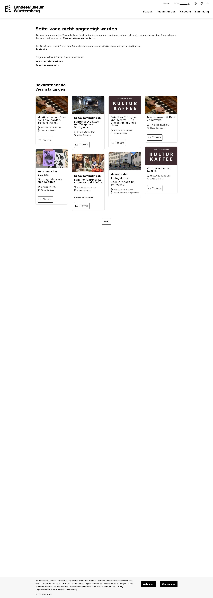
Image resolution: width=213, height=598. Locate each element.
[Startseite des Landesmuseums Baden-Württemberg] (24, 10)
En (208, 3)
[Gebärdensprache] (202, 3)
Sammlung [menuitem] (202, 11)
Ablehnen (148, 584)
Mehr (106, 221)
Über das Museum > (48, 65)
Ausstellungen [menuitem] (166, 11)
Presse (166, 3)
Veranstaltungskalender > (79, 38)
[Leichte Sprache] (195, 3)
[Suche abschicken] (189, 3)
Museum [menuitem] (185, 11)
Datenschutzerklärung (112, 587)
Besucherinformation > (49, 61)
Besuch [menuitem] (148, 11)
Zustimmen (168, 584)
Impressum (41, 589)
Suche (176, 3)
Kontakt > (41, 49)
